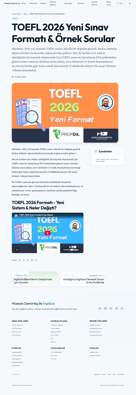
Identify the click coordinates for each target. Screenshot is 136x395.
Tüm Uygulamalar (56, 352)
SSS (114, 374)
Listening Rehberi (17, 355)
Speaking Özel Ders (96, 328)
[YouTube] (100, 308)
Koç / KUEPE (55, 335)
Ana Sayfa (17, 14)
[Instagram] (105, 308)
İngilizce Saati (94, 352)
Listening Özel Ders (96, 335)
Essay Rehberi (16, 359)
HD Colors (54, 355)
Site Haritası (120, 374)
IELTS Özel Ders (17, 328)
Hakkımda (33, 3)
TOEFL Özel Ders (17, 325)
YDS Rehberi (16, 366)
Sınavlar (80, 3)
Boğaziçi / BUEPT (56, 332)
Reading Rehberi (17, 352)
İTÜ (52, 338)
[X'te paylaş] (19, 260)
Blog (24, 3)
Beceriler (68, 3)
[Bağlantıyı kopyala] (36, 260)
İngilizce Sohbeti (95, 355)
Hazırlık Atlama (55, 328)
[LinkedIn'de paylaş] (28, 260)
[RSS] (122, 308)
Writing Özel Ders (95, 325)
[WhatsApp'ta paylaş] (32, 260)
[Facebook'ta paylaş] (24, 260)
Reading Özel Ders (95, 332)
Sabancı (53, 342)
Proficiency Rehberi (57, 325)
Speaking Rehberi (17, 362)
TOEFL (15, 18)
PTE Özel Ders (16, 335)
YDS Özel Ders (16, 332)
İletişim (43, 3)
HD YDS (53, 359)
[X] (111, 308)
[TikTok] (116, 308)
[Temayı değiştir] (130, 3)
